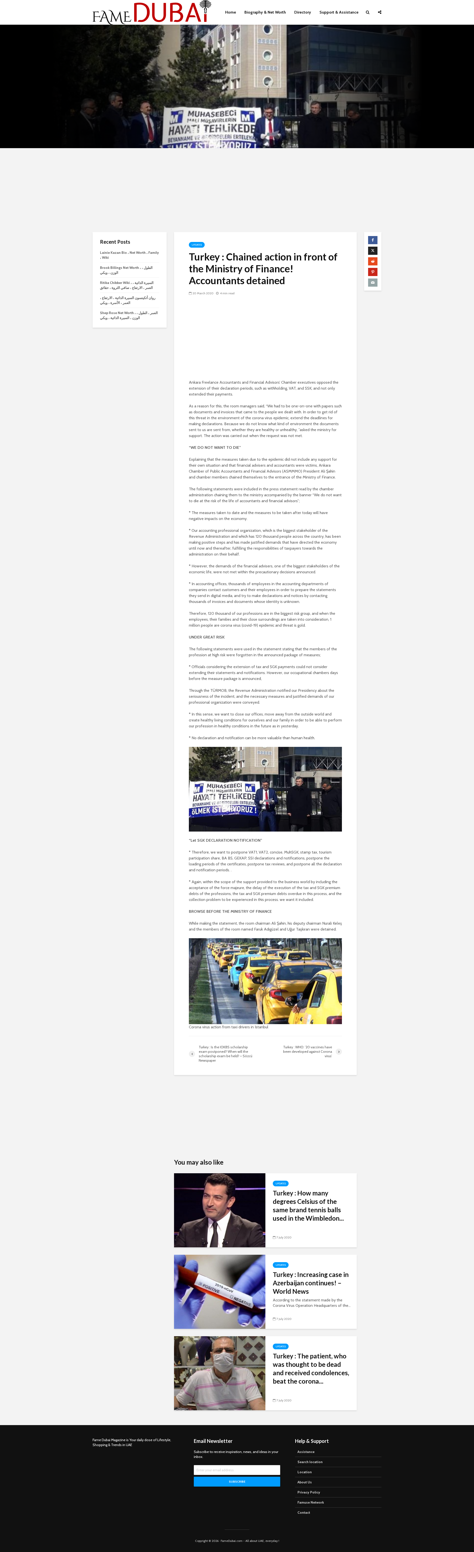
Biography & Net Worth (265, 12)
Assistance (306, 1452)
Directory (302, 12)
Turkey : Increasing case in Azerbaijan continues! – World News (311, 1283)
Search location (310, 1462)
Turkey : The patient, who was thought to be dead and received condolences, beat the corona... (311, 1368)
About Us (304, 1482)
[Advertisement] (237, 190)
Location (304, 1472)
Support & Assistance (338, 12)
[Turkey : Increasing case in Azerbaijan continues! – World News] (219, 1291)
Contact (303, 1512)
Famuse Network (310, 1502)
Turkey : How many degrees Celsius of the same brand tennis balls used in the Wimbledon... (308, 1205)
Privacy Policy (308, 1492)
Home (230, 12)
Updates (197, 244)
